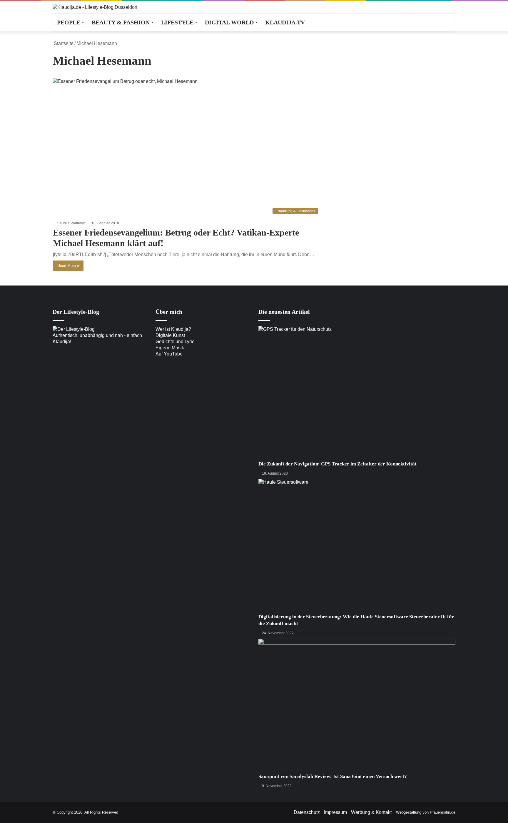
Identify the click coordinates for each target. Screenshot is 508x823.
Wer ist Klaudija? (173, 329)
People (68, 22)
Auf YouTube (169, 353)
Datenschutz (307, 812)
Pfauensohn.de (442, 812)
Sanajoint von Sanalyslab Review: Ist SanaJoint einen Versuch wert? (332, 776)
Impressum (335, 812)
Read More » (68, 265)
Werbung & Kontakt (371, 812)
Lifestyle (177, 22)
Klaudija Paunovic (71, 223)
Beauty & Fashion (121, 22)
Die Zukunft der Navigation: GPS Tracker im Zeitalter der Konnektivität (337, 464)
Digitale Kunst (170, 335)
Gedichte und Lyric (175, 341)
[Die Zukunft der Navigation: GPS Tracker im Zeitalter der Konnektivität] (356, 393)
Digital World (229, 22)
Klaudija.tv (285, 22)
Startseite (63, 43)
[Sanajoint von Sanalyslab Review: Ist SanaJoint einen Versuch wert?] (356, 706)
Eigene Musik (170, 347)
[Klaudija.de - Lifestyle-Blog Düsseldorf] (95, 7)
